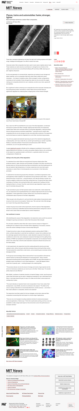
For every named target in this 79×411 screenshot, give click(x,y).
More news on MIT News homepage (14, 361)
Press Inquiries (9, 395)
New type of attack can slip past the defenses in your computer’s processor (29, 339)
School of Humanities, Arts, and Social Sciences (18, 383)
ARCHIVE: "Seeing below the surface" (63, 79)
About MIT (58, 2)
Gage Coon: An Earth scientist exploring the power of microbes (28, 327)
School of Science (12, 387)
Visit (10, 406)
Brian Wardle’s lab (59, 73)
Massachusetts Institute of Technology (16, 403)
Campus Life (45, 2)
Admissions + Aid (38, 2)
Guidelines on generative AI (65, 392)
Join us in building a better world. (71, 405)
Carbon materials (10, 316)
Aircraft (28, 313)
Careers (21, 406)
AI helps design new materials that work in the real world (64, 350)
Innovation (32, 2)
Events (14, 406)
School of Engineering (13, 382)
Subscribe (50, 9)
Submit (73, 9)
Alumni (54, 2)
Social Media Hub (21, 407)
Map (12, 406)
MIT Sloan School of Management (15, 385)
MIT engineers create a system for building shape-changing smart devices (64, 339)
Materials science (58, 313)
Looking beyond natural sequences (64, 327)
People (18, 406)
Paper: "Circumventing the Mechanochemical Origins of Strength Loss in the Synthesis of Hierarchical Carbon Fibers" (64, 69)
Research (26, 2)
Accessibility (14, 407)
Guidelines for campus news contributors (64, 388)
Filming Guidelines (26, 395)
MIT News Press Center (27, 393)
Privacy (10, 407)
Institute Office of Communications (42, 375)
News (50, 2)
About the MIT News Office (12, 393)
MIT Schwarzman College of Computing (17, 389)
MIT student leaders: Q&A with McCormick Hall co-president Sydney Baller (29, 351)
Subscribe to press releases (65, 380)
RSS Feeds (40, 395)
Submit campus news (65, 384)
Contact (24, 406)
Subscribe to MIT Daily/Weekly (65, 376)
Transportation (67, 313)
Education (21, 2)
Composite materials (40, 313)
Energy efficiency (50, 313)
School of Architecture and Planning (16, 380)
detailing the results (15, 148)
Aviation (33, 313)
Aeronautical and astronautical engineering (16, 313)
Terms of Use (41, 393)
